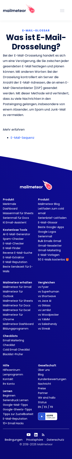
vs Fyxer (43, 287)
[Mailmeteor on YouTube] (29, 435)
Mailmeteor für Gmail (17, 287)
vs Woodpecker (48, 315)
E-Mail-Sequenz (22, 137)
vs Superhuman (48, 291)
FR (51, 407)
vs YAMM (44, 319)
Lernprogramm (13, 374)
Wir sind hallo (46, 398)
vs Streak (44, 329)
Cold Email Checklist (16, 350)
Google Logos (47, 232)
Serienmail (45, 236)
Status (42, 402)
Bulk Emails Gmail (49, 241)
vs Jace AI (44, 301)
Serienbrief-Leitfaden (52, 218)
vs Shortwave (47, 296)
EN (39, 407)
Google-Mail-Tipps (15, 405)
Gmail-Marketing (49, 250)
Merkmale (9, 204)
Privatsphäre (34, 440)
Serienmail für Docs (16, 218)
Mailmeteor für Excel (16, 310)
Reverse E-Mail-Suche (17, 253)
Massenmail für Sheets (18, 213)
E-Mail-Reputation (15, 262)
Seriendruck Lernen (15, 400)
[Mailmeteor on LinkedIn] (36, 435)
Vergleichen (46, 282)
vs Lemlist (44, 310)
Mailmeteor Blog (49, 204)
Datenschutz (55, 440)
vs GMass (44, 305)
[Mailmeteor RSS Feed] (43, 435)
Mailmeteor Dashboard (18, 324)
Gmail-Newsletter (50, 246)
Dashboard (10, 208)
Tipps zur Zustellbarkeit (18, 414)
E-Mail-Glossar (47, 222)
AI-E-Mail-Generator (16, 234)
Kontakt (8, 379)
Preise (42, 388)
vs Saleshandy (47, 324)
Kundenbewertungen (52, 379)
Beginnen (9, 395)
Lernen (7, 391)
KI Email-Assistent (14, 222)
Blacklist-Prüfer (13, 354)
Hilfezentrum (11, 370)
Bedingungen (13, 440)
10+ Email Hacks (13, 423)
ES (45, 407)
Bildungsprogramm (15, 329)
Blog (41, 374)
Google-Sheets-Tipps (17, 409)
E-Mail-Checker (13, 243)
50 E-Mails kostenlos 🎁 (53, 259)
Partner (43, 393)
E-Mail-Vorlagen (49, 255)
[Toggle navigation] (62, 10)
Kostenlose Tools (15, 230)
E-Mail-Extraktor (13, 257)
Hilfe (6, 365)
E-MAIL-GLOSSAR (36, 30)
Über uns (44, 370)
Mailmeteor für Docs (16, 305)
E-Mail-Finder (12, 248)
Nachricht (44, 384)
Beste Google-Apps (51, 227)
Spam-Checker (13, 239)
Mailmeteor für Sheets (18, 301)
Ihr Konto (9, 384)
